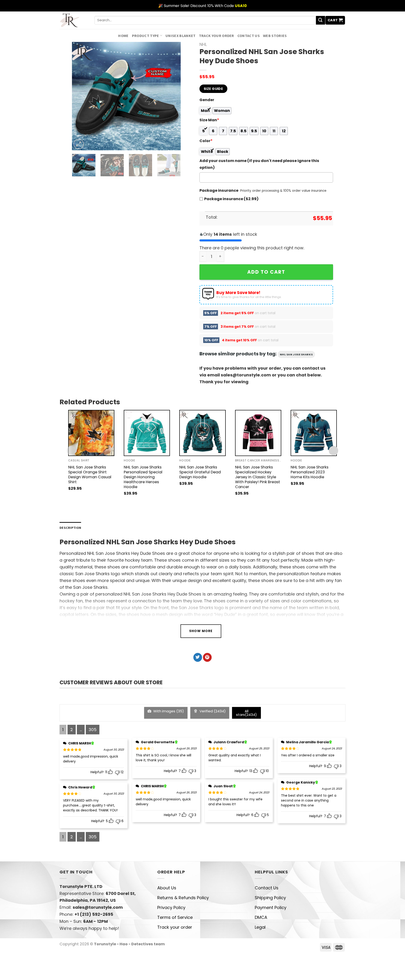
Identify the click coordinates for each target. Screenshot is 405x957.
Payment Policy (270, 907)
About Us (166, 888)
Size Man (209, 120)
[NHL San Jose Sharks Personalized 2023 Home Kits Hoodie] (313, 433)
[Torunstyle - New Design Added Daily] (73, 20)
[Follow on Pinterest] (207, 657)
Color (206, 141)
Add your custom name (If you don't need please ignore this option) (259, 164)
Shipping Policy (270, 898)
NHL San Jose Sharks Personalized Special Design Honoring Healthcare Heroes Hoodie (143, 477)
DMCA (261, 917)
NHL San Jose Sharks (296, 354)
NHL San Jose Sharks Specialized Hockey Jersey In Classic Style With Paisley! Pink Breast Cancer (257, 477)
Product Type (145, 35)
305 (93, 729)
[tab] (70, 528)
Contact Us (248, 35)
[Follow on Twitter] (197, 657)
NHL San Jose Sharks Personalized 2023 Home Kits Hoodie (309, 472)
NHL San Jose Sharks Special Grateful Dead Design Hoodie (200, 472)
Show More (201, 631)
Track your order (216, 35)
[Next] (172, 96)
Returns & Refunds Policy (183, 898)
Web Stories (275, 35)
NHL (203, 44)
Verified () (212, 711)
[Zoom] (79, 144)
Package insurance (218, 190)
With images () (168, 711)
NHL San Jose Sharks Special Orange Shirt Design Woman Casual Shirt (89, 474)
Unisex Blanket (180, 35)
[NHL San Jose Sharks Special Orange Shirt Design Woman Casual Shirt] (91, 433)
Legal (260, 927)
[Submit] (320, 20)
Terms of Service (175, 917)
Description (70, 528)
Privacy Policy (171, 907)
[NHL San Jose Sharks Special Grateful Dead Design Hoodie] (202, 433)
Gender (206, 100)
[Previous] (80, 96)
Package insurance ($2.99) (231, 199)
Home (123, 35)
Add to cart (266, 272)
